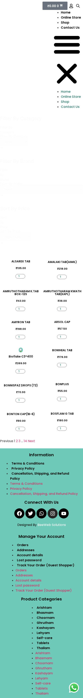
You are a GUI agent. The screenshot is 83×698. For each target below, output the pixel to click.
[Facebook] (19, 513)
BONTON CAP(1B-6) (21, 414)
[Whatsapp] (41, 513)
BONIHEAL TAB (62, 350)
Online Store (71, 17)
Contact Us (70, 27)
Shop (65, 22)
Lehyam (43, 633)
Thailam (43, 648)
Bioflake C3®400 (21, 356)
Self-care (44, 638)
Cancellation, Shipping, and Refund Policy (44, 493)
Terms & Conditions (27, 463)
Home (66, 12)
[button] (67, 59)
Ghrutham (45, 622)
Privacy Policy (23, 468)
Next (31, 441)
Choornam (46, 617)
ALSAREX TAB (20, 261)
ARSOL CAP (62, 322)
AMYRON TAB (20, 322)
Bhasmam (45, 612)
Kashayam (46, 627)
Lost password (29, 560)
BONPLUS (62, 384)
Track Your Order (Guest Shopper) (45, 565)
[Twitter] (30, 513)
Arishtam (44, 607)
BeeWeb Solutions (51, 524)
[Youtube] (64, 513)
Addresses (25, 550)
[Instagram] (53, 513)
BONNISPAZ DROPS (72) (21, 385)
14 (25, 441)
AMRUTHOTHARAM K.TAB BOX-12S (21, 292)
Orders (22, 545)
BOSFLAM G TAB (62, 414)
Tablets (43, 643)
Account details (30, 555)
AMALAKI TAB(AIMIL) (62, 262)
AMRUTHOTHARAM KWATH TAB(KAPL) (62, 292)
